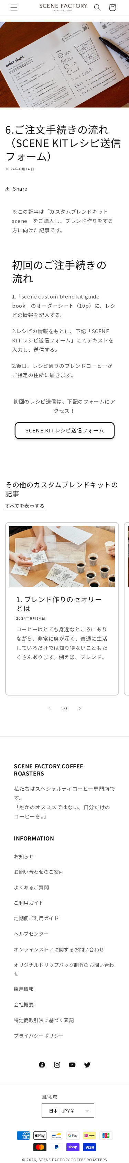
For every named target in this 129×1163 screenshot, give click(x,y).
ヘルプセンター (31, 933)
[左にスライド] (49, 708)
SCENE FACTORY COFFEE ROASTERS (73, 1159)
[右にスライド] (79, 708)
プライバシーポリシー (39, 1035)
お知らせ (24, 856)
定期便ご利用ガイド (36, 918)
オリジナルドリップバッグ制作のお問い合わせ (64, 969)
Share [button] (20, 188)
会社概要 (24, 1004)
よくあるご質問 (31, 887)
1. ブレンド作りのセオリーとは (59, 604)
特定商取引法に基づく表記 (44, 1020)
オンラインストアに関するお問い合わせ (59, 949)
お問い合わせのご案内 (39, 871)
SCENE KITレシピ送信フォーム (64, 430)
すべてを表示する (25, 505)
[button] (13, 7)
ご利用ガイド (29, 902)
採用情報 (24, 988)
